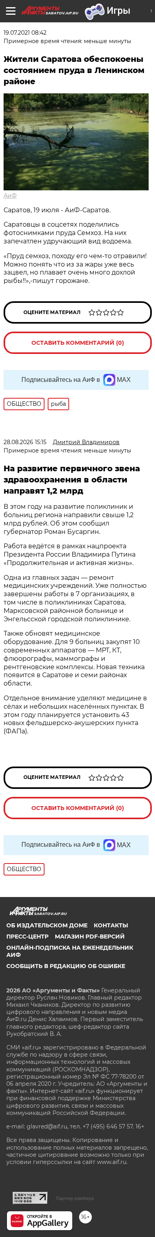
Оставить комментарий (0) (77, 342)
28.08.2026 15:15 (25, 442)
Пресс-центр (27, 936)
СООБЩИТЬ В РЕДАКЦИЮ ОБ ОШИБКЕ (65, 966)
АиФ (10, 195)
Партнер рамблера (75, 1198)
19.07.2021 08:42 (25, 32)
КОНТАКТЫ (111, 925)
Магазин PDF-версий (90, 936)
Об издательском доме (46, 925)
